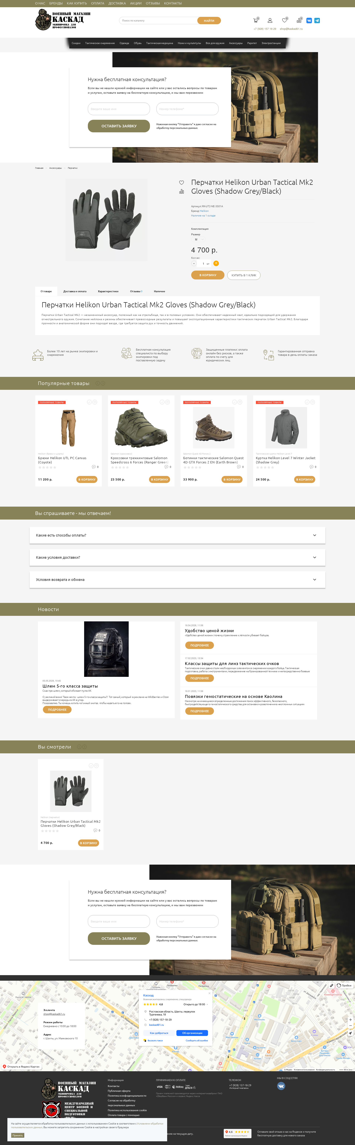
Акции (136, 3)
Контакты (173, 3)
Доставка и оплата (74, 291)
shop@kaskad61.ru (291, 28)
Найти (209, 20)
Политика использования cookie (127, 1110)
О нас (40, 3)
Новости (48, 609)
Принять (18, 1135)
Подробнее (57, 709)
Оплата (97, 3)
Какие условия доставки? (58, 557)
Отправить (119, 126)
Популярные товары (64, 383)
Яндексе (297, 1131)
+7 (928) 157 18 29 (265, 28)
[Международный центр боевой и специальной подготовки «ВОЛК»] (68, 1110)
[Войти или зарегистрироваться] (270, 22)
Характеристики (108, 291)
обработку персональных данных (176, 127)
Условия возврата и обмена (60, 579)
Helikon (204, 210)
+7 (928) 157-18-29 (240, 1085)
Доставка (117, 3)
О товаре (46, 291)
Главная (39, 168)
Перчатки (72, 168)
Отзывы (153, 3)
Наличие (159, 291)
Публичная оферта (119, 1090)
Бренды (56, 3)
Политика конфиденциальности (127, 1095)
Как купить (77, 3)
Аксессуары (55, 168)
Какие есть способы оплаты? (61, 535)
